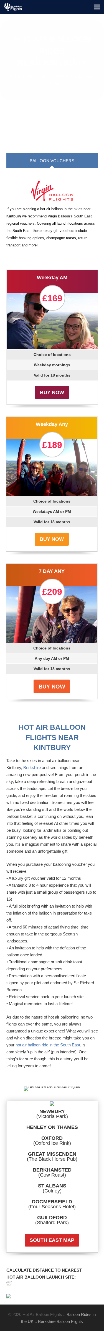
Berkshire (32, 767)
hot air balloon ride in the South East (48, 1045)
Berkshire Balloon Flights (60, 1321)
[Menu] (97, 7)
